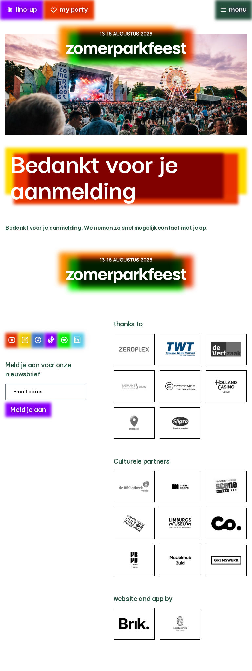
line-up (26, 10)
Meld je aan (28, 410)
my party (74, 10)
